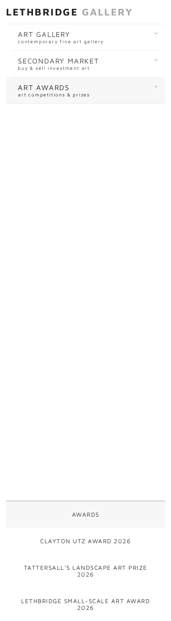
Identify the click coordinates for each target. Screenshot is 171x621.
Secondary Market (58, 64)
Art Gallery (61, 37)
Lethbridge (69, 11)
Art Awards (54, 90)
